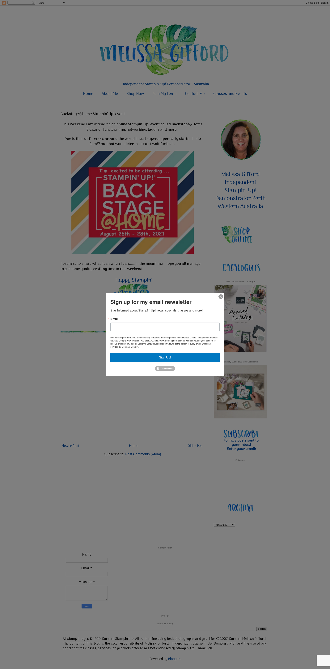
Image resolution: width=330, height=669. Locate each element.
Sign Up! (165, 357)
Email (114, 318)
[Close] (220, 296)
